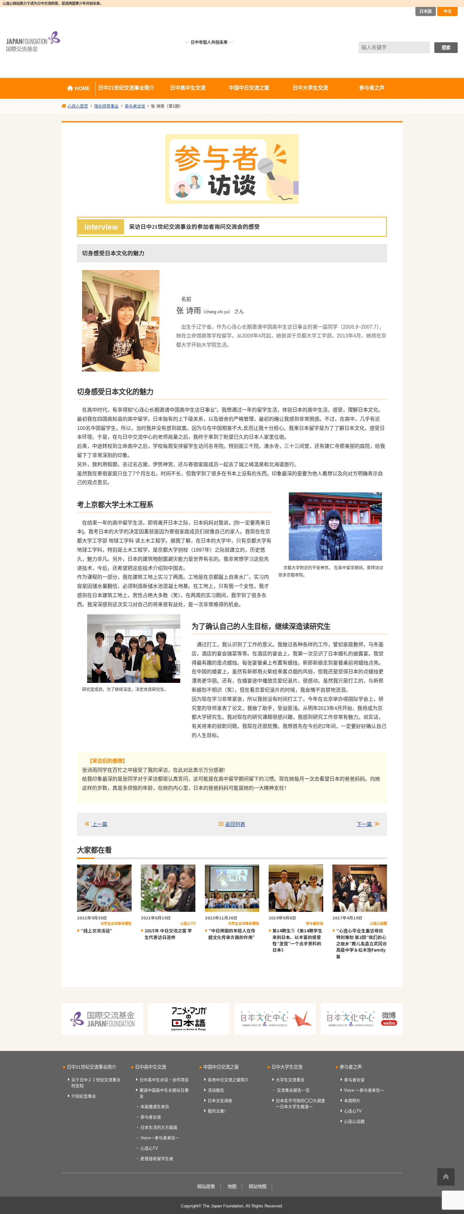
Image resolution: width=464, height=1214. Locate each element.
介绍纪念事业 (83, 1096)
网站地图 (257, 1186)
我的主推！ (218, 1111)
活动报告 (216, 1090)
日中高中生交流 (187, 88)
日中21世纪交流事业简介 (126, 88)
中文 (447, 11)
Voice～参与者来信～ (159, 1137)
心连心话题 (354, 1121)
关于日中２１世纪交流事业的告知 (96, 1082)
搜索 (446, 47)
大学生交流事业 (290, 1079)
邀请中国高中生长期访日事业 (164, 1093)
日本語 (425, 11)
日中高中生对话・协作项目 (164, 1079)
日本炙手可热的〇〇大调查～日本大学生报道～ (300, 1103)
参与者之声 (371, 88)
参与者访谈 (150, 1117)
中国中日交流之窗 (249, 88)
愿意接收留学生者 (156, 1158)
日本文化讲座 (220, 1100)
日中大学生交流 (310, 88)
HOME (82, 88)
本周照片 (352, 1100)
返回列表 (235, 824)
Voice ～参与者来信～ (364, 1090)
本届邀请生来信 (154, 1106)
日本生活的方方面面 (158, 1127)
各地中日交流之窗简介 (228, 1079)
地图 (232, 1186)
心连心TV (149, 1148)
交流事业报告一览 (293, 1090)
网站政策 (206, 1186)
